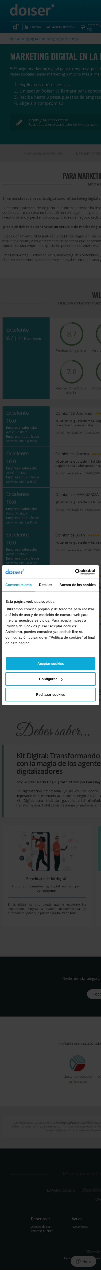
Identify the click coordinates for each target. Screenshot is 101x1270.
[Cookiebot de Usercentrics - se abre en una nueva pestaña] (75, 572)
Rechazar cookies (50, 694)
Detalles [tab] (45, 585)
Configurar (48, 679)
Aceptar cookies (50, 664)
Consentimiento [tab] (18, 585)
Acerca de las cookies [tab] (77, 585)
